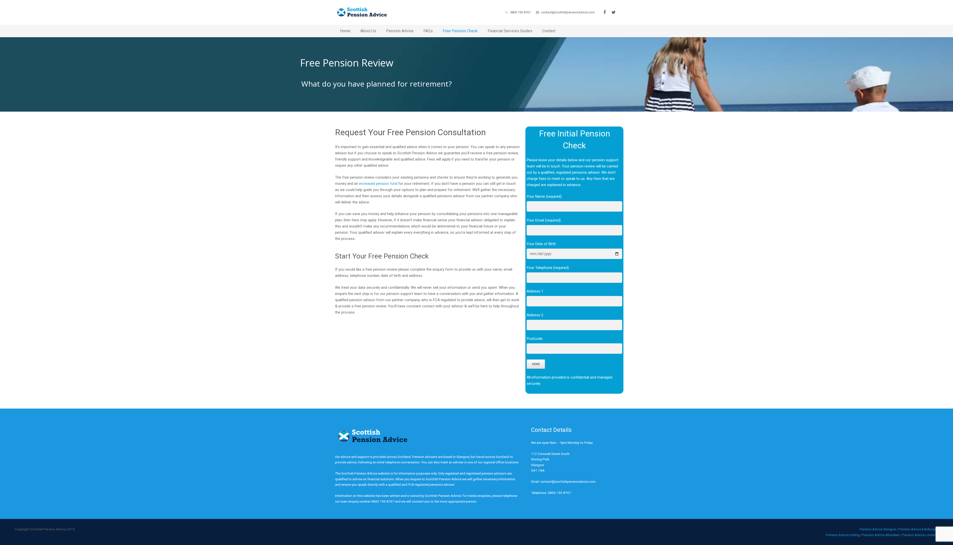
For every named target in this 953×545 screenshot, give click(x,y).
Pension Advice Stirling (843, 535)
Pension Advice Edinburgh (917, 529)
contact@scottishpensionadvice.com (568, 12)
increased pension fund (378, 183)
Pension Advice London (919, 535)
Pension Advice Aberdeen (881, 535)
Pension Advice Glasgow (878, 529)
